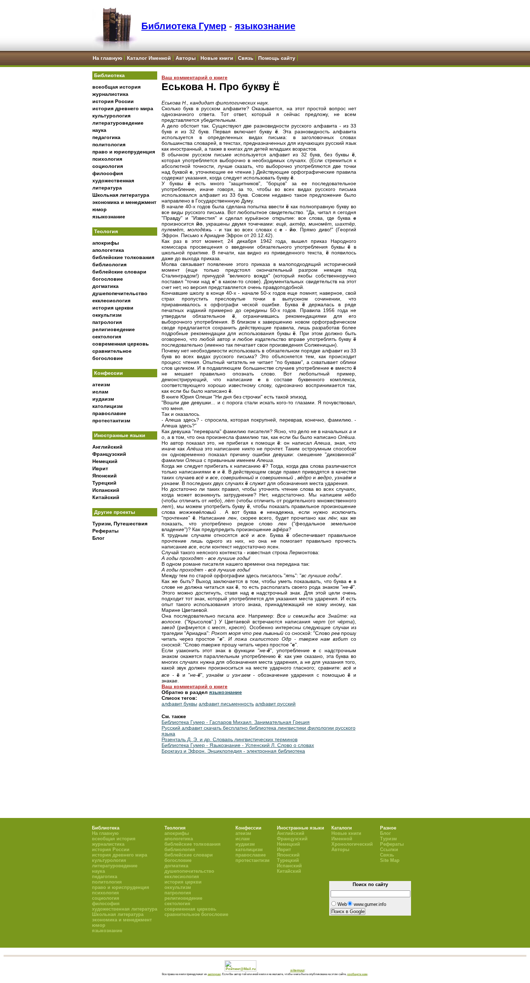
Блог (98, 538)
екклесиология (111, 300)
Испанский (105, 490)
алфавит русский (275, 704)
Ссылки (389, 849)
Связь (245, 58)
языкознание (265, 26)
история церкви (112, 308)
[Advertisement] (124, 663)
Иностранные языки (119, 435)
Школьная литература (120, 195)
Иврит (100, 468)
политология (108, 144)
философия (107, 173)
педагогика (106, 137)
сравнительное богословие (196, 914)
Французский (109, 454)
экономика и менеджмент (124, 202)
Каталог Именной (149, 58)
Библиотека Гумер (183, 26)
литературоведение (117, 123)
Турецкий (104, 483)
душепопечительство (119, 293)
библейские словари (119, 272)
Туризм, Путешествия (119, 523)
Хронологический (352, 844)
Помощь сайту (276, 58)
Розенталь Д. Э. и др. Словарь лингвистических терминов (229, 739)
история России (113, 101)
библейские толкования (123, 257)
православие (109, 413)
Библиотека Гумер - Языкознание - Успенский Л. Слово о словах (238, 745)
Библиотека (109, 75)
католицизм (107, 406)
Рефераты (105, 531)
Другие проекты (114, 512)
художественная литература (124, 909)
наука (99, 130)
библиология (109, 264)
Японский (104, 476)
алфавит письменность (226, 704)
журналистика (110, 94)
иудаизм (103, 399)
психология (107, 159)
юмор (99, 209)
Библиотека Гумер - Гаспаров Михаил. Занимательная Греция (236, 722)
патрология (107, 322)
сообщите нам (357, 974)
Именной (341, 838)
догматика (105, 286)
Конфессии (108, 373)
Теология (106, 231)
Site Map (389, 860)
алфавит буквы (179, 704)
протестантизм (111, 420)
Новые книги (216, 58)
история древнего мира (122, 108)
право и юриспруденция (123, 152)
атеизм (101, 384)
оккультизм (107, 315)
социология (107, 166)
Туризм (388, 838)
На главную (107, 58)
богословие (107, 279)
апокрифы (105, 243)
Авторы (186, 58)
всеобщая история (116, 87)
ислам (100, 392)
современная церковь (120, 344)
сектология (106, 336)
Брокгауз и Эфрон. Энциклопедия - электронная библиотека (233, 751)
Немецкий (105, 461)
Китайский (105, 497)
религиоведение (113, 329)
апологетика (108, 250)
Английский (107, 447)
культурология (111, 116)
